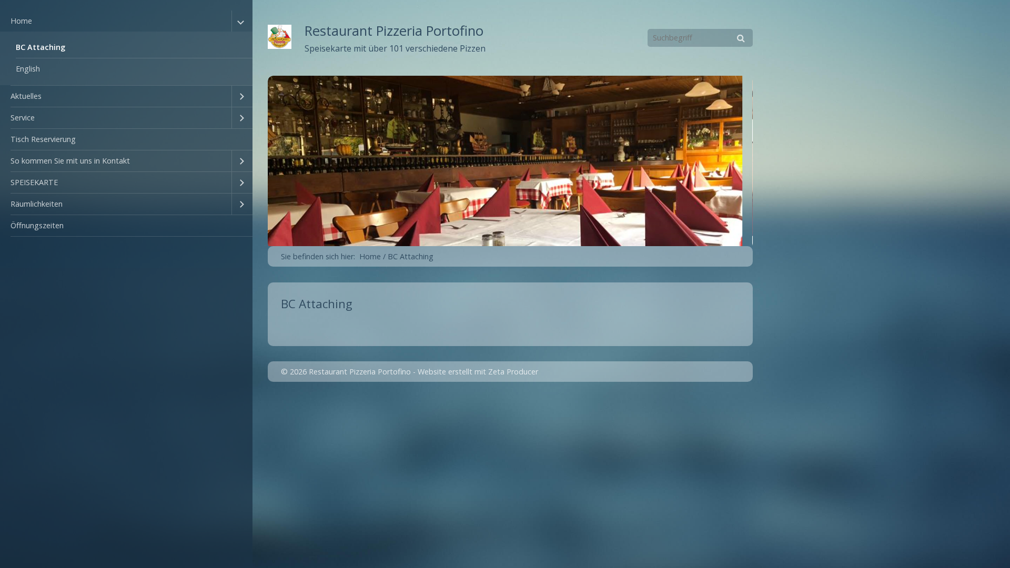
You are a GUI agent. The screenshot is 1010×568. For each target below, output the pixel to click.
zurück (257, 162)
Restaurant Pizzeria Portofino (394, 31)
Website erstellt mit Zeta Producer (478, 372)
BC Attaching (40, 47)
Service (23, 118)
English (28, 69)
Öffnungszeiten (37, 225)
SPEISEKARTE (34, 182)
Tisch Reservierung (43, 139)
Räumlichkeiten (37, 204)
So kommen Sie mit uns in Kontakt (70, 161)
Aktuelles (26, 96)
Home (21, 21)
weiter (764, 162)
